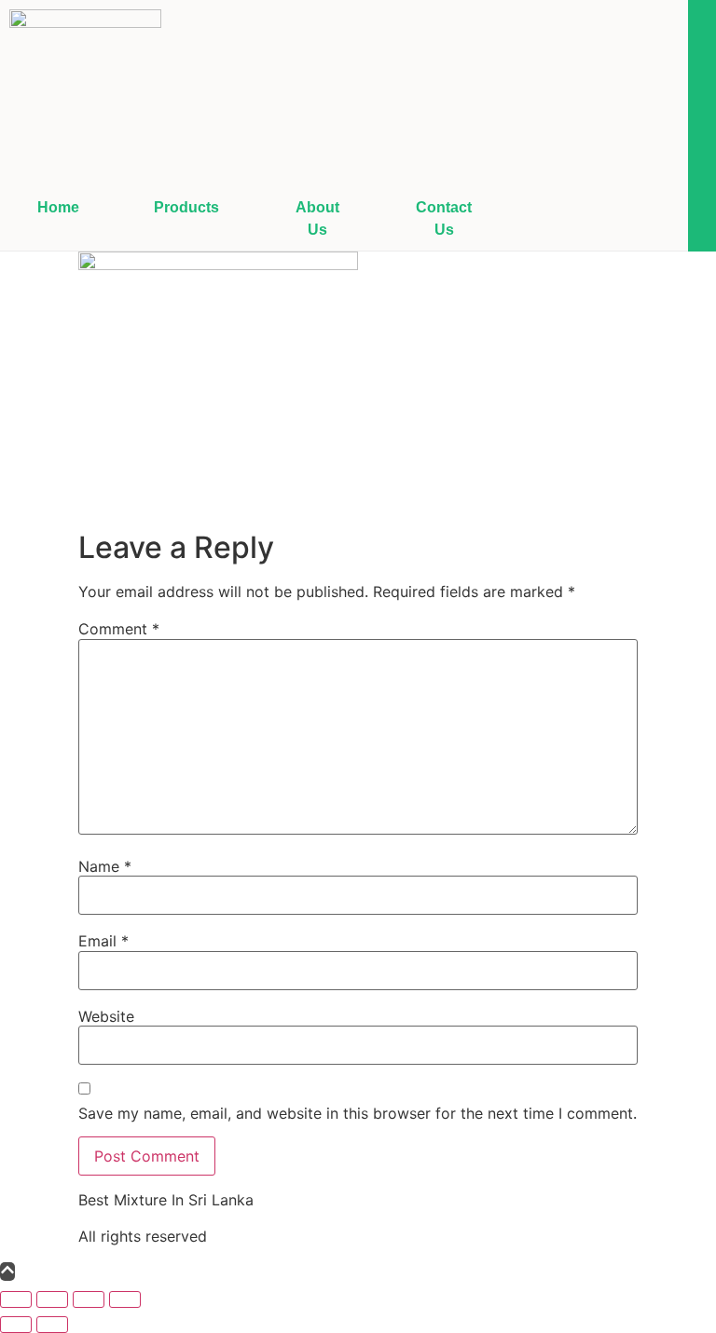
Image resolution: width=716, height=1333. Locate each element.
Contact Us (444, 218)
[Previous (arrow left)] (16, 1324)
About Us (317, 218)
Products (186, 207)
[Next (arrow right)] (52, 1324)
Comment (118, 628)
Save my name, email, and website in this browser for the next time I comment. (357, 1113)
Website (106, 1016)
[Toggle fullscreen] (52, 1299)
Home (58, 207)
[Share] (88, 1299)
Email (103, 940)
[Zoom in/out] (16, 1299)
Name (104, 866)
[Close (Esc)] (125, 1299)
